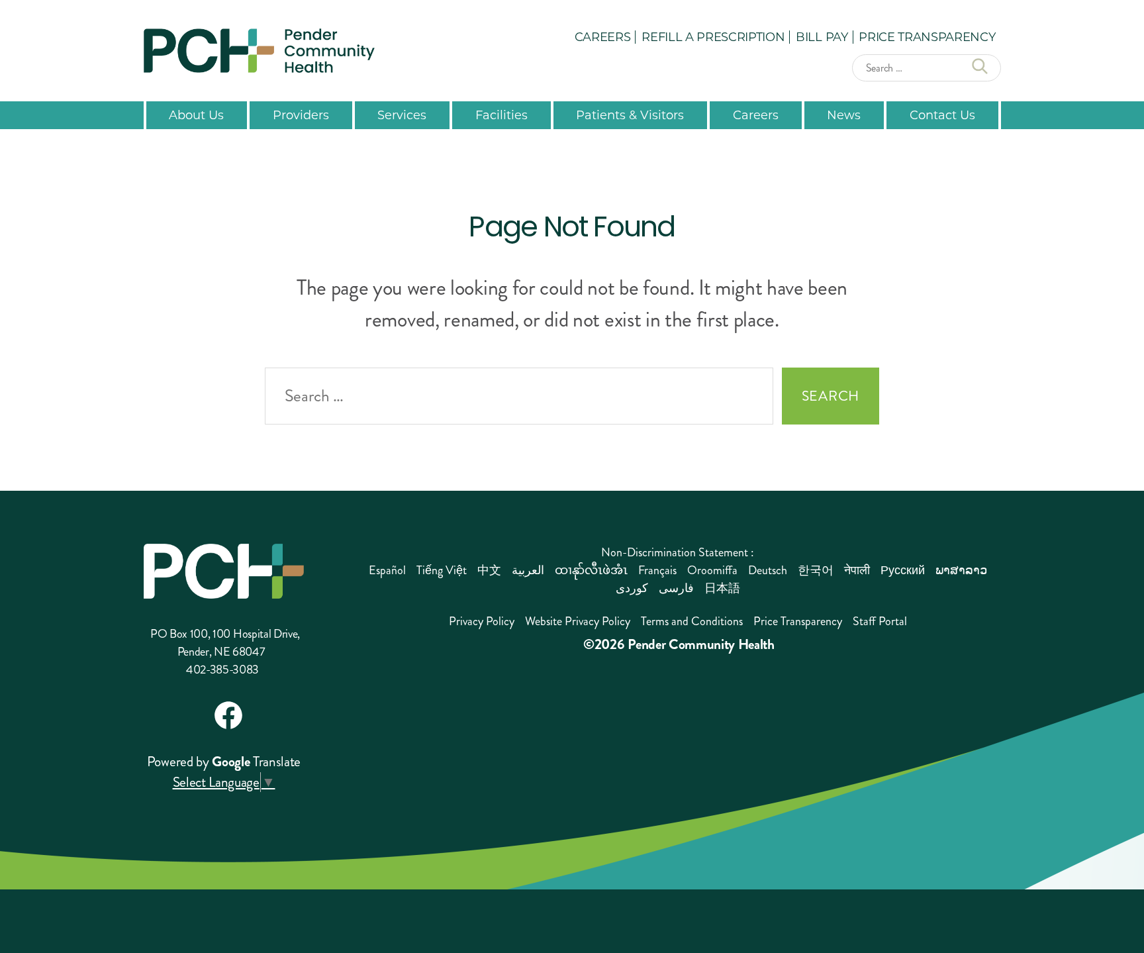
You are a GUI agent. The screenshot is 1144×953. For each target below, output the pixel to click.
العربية (528, 570)
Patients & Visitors (630, 115)
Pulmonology (362, 463)
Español (387, 570)
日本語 (722, 588)
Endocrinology (162, 450)
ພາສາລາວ (961, 570)
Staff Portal (880, 621)
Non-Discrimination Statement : (677, 552)
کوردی (632, 588)
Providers (301, 115)
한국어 (816, 570)
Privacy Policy (481, 621)
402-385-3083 (222, 669)
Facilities (501, 115)
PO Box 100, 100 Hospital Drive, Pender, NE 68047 (225, 642)
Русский (903, 570)
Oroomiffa (712, 570)
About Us (196, 115)
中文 (489, 570)
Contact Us (942, 115)
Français (657, 570)
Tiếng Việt (441, 570)
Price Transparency (927, 36)
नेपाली (857, 570)
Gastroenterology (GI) (182, 477)
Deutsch (767, 570)
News (844, 115)
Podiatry (347, 436)
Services (401, 115)
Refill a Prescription (713, 36)
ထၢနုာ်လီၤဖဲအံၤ (591, 570)
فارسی (676, 588)
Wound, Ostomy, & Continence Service (583, 443)
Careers (603, 36)
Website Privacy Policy (577, 621)
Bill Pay (821, 36)
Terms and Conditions (692, 621)
